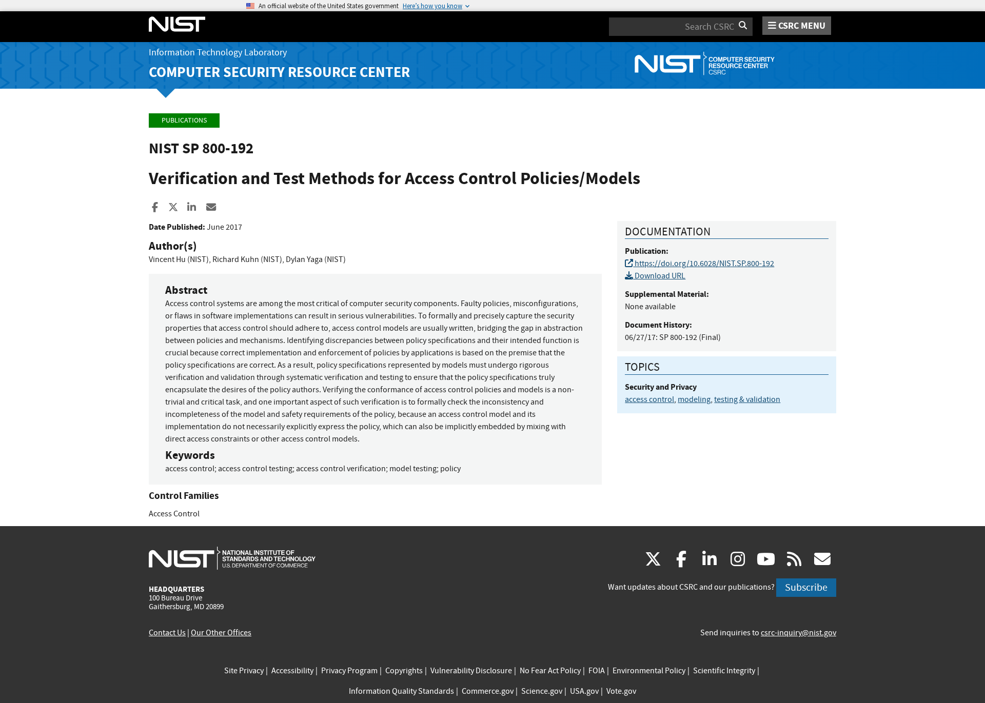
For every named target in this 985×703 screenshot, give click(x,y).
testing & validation (747, 399)
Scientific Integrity (724, 671)
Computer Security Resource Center (279, 72)
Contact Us (167, 633)
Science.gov (541, 691)
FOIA (596, 671)
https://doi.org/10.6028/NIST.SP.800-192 (703, 263)
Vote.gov (621, 691)
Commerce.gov (488, 691)
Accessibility (292, 671)
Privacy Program (349, 671)
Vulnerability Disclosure (471, 671)
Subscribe (806, 587)
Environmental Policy (649, 671)
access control (649, 399)
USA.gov (584, 691)
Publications (184, 120)
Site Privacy (244, 671)
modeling (694, 399)
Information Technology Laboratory (218, 52)
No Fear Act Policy (550, 671)
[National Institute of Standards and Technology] (232, 558)
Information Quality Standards (401, 691)
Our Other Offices (221, 633)
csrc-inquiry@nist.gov (798, 633)
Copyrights (404, 671)
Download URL (659, 276)
